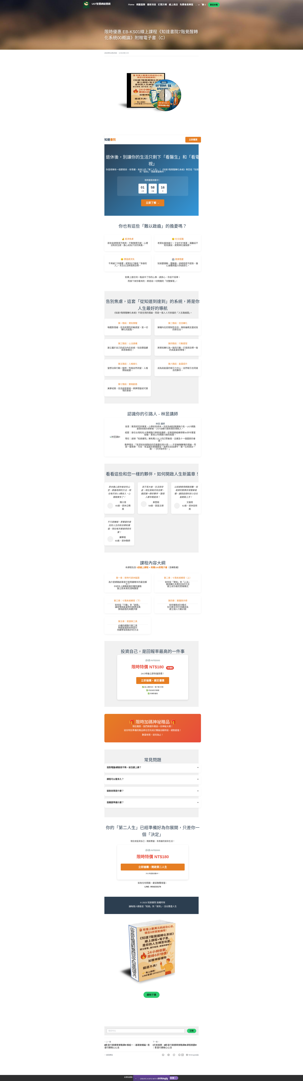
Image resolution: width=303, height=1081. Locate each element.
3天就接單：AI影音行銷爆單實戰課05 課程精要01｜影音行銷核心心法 (175, 1046)
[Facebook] (163, 1055)
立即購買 (193, 139)
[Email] (179, 1055)
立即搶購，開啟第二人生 (152, 867)
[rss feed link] (182, 1055)
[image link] (151, 96)
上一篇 (108, 1042)
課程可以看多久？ (153, 779)
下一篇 (155, 1042)
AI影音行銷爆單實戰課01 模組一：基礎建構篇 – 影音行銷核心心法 (127, 1046)
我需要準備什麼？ (153, 802)
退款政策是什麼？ (153, 791)
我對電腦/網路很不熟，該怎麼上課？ (153, 767)
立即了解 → (153, 202)
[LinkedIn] (174, 1055)
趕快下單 (151, 994)
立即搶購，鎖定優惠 (152, 680)
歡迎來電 (214, 5)
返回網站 (109, 1055)
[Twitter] (168, 1055)
